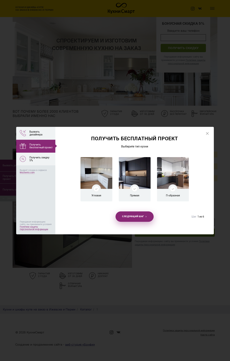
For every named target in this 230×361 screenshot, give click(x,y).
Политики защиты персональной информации (34, 228)
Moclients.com (27, 172)
